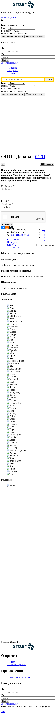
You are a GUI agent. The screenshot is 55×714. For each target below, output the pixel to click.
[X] (11, 227)
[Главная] (17, 7)
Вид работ (6, 31)
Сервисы (13, 70)
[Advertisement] (27, 123)
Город (4, 25)
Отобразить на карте (13, 37)
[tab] (13, 239)
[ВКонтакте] (3, 227)
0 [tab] (13, 245)
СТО (40, 156)
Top (3, 711)
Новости (13, 73)
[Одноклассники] (7, 227)
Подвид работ (8, 33)
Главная (13, 68)
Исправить (48, 164)
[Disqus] (27, 525)
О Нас (12, 662)
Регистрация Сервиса (19, 677)
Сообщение (8, 186)
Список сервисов (17, 664)
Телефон (5, 207)
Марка (4, 28)
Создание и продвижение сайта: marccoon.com (34, 709)
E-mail (5, 201)
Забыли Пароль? (9, 63)
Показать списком (36, 37)
